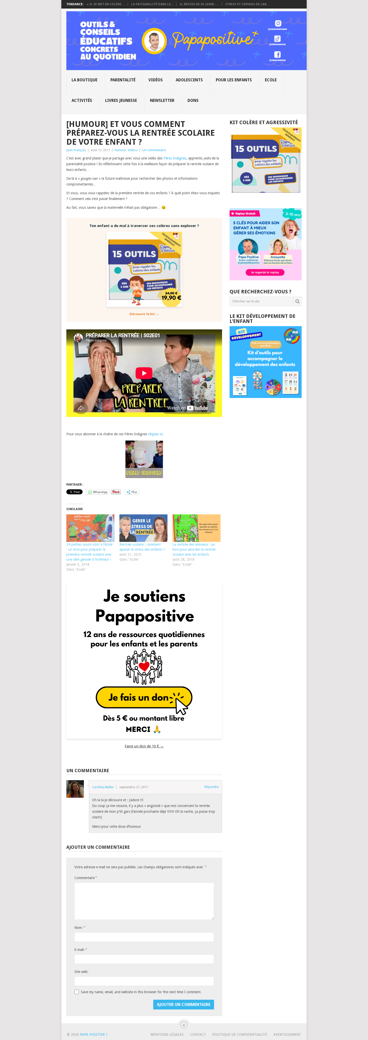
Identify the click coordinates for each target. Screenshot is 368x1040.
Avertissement (287, 1034)
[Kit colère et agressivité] (266, 198)
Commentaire (85, 877)
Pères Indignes (174, 158)
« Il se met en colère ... (105, 4)
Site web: (81, 972)
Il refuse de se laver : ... (199, 4)
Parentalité (122, 80)
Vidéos (155, 80)
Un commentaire (154, 150)
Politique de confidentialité (239, 1034)
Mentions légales (167, 1034)
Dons (193, 100)
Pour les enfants (234, 80)
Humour (120, 150)
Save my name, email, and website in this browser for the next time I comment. (141, 992)
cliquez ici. (156, 434)
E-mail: (80, 949)
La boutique (84, 80)
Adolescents (189, 80)
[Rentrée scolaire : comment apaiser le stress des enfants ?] (143, 528)
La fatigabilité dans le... (152, 4)
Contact (198, 1034)
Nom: (79, 927)
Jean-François (76, 150)
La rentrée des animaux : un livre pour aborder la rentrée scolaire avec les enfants (194, 549)
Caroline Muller (103, 787)
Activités (82, 100)
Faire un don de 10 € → (144, 746)
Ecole (271, 80)
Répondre (212, 787)
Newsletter (162, 100)
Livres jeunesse (121, 100)
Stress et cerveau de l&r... (247, 4)
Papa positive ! (93, 1034)
